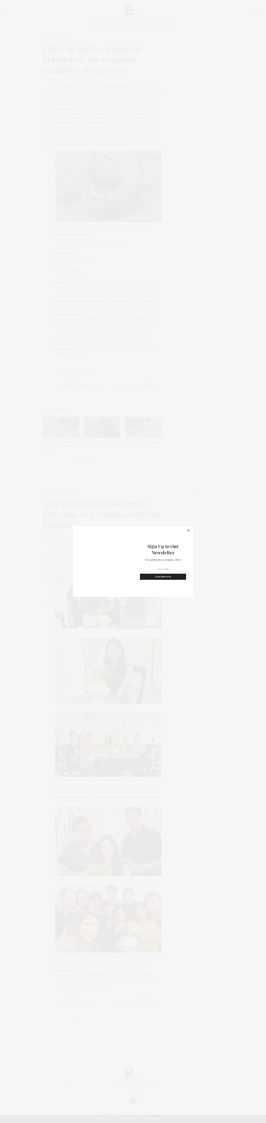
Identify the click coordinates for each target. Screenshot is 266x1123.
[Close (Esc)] (188, 531)
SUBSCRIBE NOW (163, 576)
